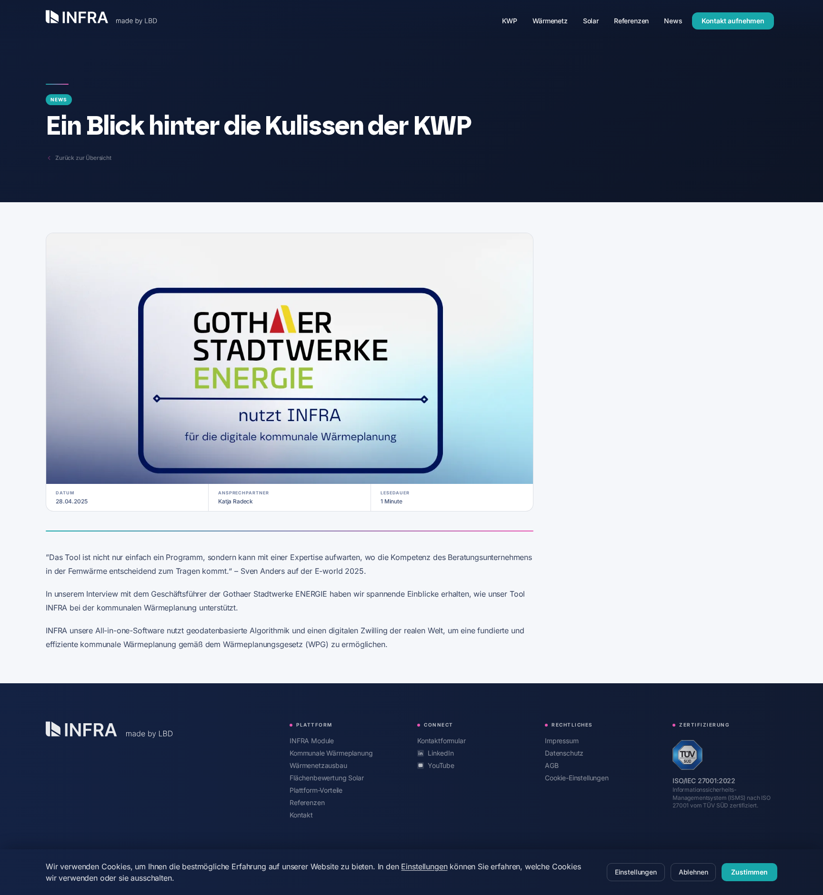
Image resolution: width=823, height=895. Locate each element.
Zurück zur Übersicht (83, 157)
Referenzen (635, 20)
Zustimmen (749, 872)
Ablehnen (693, 872)
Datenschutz (564, 753)
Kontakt (301, 814)
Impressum (562, 741)
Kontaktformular (441, 741)
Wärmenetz (553, 20)
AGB (552, 765)
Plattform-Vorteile (316, 790)
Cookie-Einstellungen (577, 778)
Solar (594, 20)
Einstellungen (424, 866)
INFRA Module (312, 740)
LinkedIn (441, 753)
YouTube (441, 765)
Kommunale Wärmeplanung (331, 752)
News (677, 20)
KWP (513, 20)
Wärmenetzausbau (318, 765)
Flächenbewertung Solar (326, 777)
